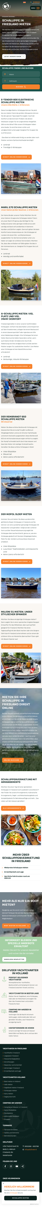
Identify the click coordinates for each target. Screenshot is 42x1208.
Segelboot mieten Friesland (14, 1088)
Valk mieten (8, 1084)
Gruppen (7, 1119)
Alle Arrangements (12, 808)
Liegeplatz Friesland (11, 1056)
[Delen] (25, 2)
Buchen (19, 87)
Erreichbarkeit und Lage (12, 1071)
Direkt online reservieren (15, 366)
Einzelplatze (8, 1113)
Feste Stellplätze (10, 1110)
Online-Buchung (11, 760)
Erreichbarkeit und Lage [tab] (14, 872)
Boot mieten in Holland (15, 926)
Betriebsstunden (10, 1136)
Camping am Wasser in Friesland (15, 1107)
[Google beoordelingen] (35, 2)
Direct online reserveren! (15, 264)
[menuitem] (34, 8)
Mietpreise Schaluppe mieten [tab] (16, 867)
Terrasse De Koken (11, 1130)
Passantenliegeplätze (12, 1059)
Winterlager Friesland (12, 1068)
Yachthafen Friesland (12, 1053)
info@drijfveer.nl (31, 1149)
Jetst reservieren (12, 57)
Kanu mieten (8, 1094)
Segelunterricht (10, 1097)
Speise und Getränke (11, 1133)
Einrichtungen (9, 1062)
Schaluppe (14, 1193)
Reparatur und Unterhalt (13, 1065)
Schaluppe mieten (10, 1091)
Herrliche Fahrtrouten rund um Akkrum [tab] (17, 877)
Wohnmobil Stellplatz (11, 1116)
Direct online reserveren (15, 157)
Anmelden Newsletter (14, 959)
